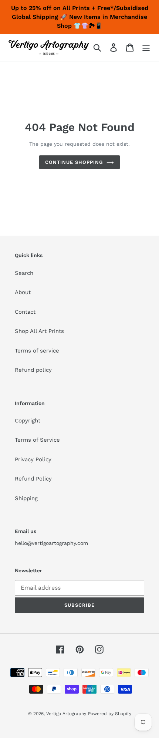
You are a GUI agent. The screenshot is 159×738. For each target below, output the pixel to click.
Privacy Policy (33, 459)
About (23, 292)
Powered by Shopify (109, 713)
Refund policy (33, 370)
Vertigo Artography (66, 713)
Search (24, 273)
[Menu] (146, 48)
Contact (25, 312)
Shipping (26, 498)
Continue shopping (74, 162)
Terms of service (37, 350)
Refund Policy (33, 478)
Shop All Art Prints (39, 331)
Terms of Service (37, 440)
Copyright (27, 420)
